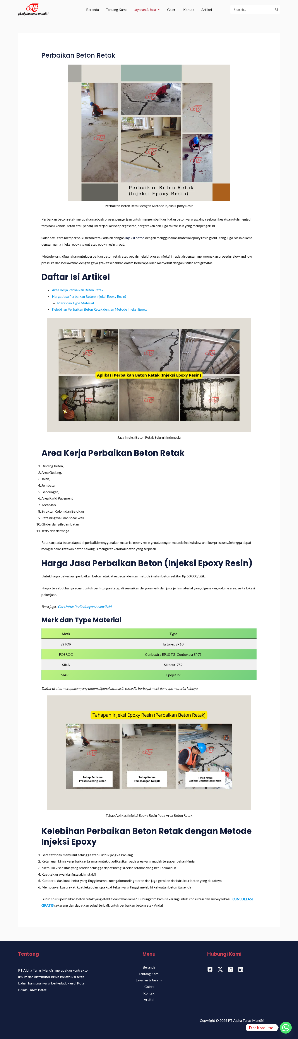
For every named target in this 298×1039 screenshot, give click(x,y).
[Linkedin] (240, 969)
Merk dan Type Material (75, 303)
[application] (158, 9)
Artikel (206, 9)
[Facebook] (210, 969)
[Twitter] (220, 969)
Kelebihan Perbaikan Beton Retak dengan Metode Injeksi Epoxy (99, 309)
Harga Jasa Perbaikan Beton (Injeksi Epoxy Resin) (89, 296)
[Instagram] (230, 969)
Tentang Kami (116, 9)
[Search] (277, 9)
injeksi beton (134, 238)
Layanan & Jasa (145, 9)
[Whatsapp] (286, 1028)
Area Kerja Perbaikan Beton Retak (77, 290)
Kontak (188, 9)
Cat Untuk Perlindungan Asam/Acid (84, 606)
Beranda (92, 9)
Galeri (171, 9)
